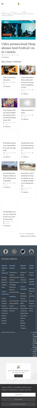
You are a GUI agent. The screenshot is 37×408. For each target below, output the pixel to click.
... (29, 236)
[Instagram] (14, 251)
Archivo (11, 301)
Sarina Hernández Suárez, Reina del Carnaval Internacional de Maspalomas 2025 (27, 82)
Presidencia (12, 296)
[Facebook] (5, 251)
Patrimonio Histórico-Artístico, (5, 315)
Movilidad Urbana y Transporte (23, 325)
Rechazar (18, 399)
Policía (22, 275)
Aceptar (18, 376)
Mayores (4, 306)
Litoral (22, 321)
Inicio (22, 236)
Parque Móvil (23, 308)
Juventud (4, 303)
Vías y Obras (23, 316)
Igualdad (4, 301)
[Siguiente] (31, 236)
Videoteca (6, 57)
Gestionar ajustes (18, 404)
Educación (4, 282)
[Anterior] (24, 236)
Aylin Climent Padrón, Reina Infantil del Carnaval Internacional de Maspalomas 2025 (9, 115)
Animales (4, 277)
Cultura (4, 298)
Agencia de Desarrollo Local (32, 291)
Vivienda (22, 318)
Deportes (4, 280)
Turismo (31, 311)
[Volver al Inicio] (18, 4)
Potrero (22, 277)
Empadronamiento (14, 277)
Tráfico (25, 282)
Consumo (31, 303)
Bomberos (23, 272)
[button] (2, 4)
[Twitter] (22, 251)
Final (34, 236)
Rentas (17, 292)
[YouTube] (31, 251)
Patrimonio (12, 287)
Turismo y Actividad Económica (32, 281)
